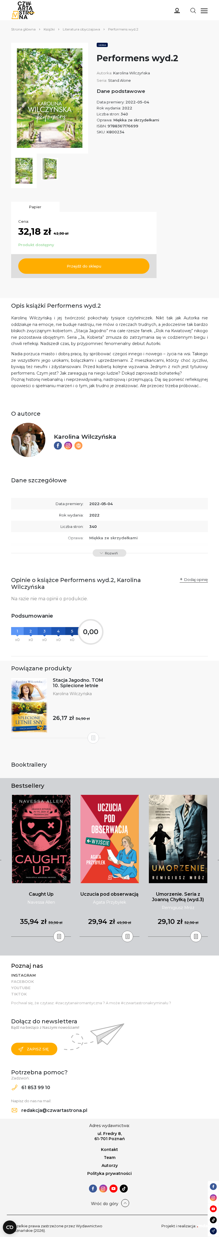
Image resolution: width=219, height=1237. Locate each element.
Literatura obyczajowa (81, 29)
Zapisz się (38, 1049)
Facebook (22, 981)
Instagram (23, 975)
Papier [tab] (35, 207)
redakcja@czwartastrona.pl (53, 1110)
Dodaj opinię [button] (196, 579)
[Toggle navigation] (193, 10)
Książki (49, 29)
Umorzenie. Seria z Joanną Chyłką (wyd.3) (178, 896)
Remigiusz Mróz (178, 907)
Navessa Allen (41, 902)
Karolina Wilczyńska (131, 73)
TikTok (19, 994)
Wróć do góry (104, 1203)
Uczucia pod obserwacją (109, 894)
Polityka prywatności (109, 1173)
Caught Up (41, 894)
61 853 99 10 (35, 1087)
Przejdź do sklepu (84, 266)
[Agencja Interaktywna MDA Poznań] (202, 1226)
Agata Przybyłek (109, 902)
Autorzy (110, 1165)
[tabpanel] (41, 866)
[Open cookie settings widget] (10, 1227)
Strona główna (23, 29)
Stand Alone (119, 80)
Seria (102, 45)
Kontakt (109, 1149)
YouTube (21, 987)
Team (109, 1157)
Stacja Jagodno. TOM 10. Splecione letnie (78, 682)
